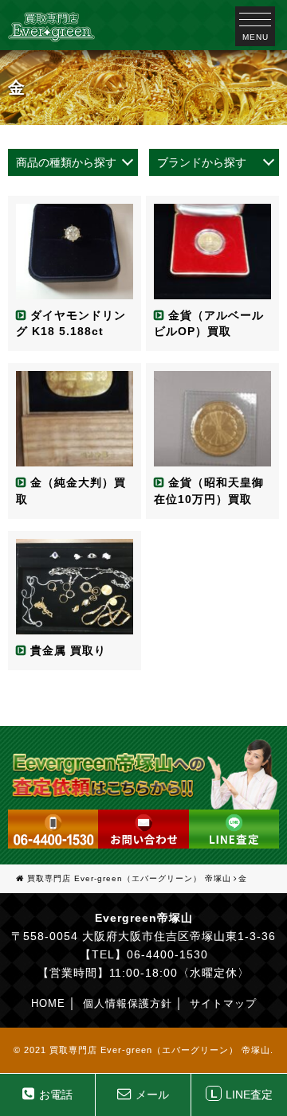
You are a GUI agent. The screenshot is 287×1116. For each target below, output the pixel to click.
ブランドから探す (201, 162)
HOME (48, 1003)
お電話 (56, 1094)
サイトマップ (223, 1003)
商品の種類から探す (66, 162)
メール (152, 1094)
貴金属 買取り (68, 650)
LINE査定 (241, 1094)
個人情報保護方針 (127, 1003)
